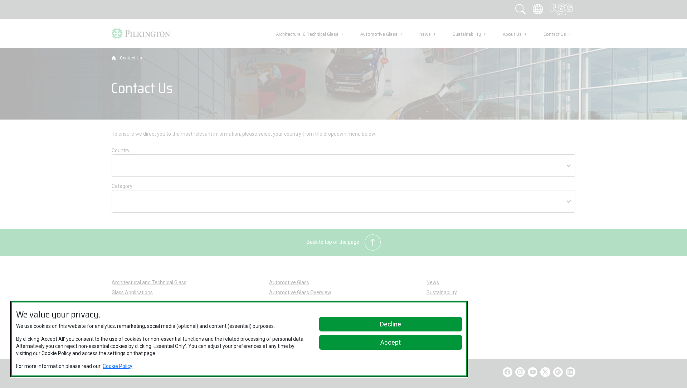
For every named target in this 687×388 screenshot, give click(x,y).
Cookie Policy (117, 366)
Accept (390, 342)
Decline (390, 324)
